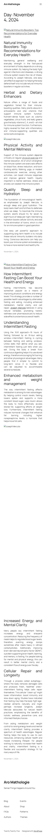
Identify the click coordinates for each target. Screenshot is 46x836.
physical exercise (30, 157)
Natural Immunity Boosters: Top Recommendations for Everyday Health (22, 49)
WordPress (38, 831)
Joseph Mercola (18, 307)
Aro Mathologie (12, 4)
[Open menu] (40, 4)
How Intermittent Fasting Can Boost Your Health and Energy (23, 278)
